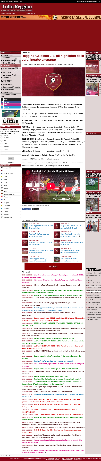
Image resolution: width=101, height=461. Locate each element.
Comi (5, 143)
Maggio (6, 140)
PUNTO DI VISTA (92, 52)
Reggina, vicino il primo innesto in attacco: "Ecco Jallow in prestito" (57, 379)
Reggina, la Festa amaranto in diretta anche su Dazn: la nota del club (58, 295)
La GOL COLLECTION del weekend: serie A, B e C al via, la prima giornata (59, 351)
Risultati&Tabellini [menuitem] (9, 60)
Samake (6, 150)
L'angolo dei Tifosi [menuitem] (9, 75)
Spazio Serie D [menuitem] (8, 92)
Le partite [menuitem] (6, 65)
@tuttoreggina (68, 64)
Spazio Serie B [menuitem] (8, 55)
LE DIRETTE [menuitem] (7, 78)
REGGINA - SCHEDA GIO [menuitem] (9, 95)
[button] (11, 158)
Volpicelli (6, 146)
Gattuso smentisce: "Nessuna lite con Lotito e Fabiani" (53, 392)
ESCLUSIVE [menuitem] (7, 72)
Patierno (6, 153)
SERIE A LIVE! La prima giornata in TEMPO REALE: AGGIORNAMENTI (58, 415)
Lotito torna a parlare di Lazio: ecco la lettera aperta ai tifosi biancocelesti (59, 427)
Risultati (10, 162)
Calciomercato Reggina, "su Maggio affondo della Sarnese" (54, 338)
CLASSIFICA (5, 165)
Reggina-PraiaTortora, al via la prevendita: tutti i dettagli (53, 361)
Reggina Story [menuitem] (8, 84)
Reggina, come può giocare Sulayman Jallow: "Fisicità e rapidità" (56, 369)
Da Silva (6, 137)
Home (3, 52)
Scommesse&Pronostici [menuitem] (11, 87)
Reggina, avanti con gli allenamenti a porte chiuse (51, 376)
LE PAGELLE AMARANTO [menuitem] (6, 81)
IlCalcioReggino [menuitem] (8, 90)
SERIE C (89, 213)
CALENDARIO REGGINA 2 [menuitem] (10, 69)
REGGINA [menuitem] (6, 58)
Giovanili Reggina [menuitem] (9, 63)
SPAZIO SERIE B (92, 171)
